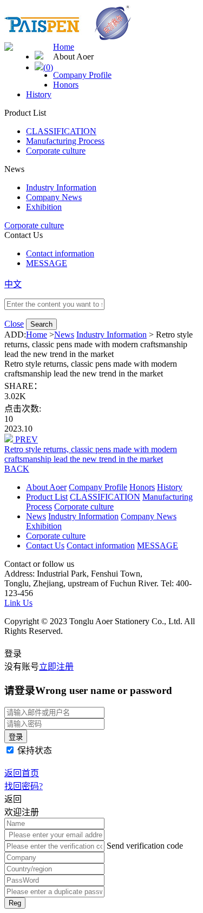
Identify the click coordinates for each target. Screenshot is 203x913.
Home (63, 46)
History (38, 94)
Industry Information (61, 187)
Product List (47, 496)
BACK (16, 468)
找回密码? (23, 786)
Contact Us (45, 545)
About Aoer (46, 487)
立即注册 (56, 666)
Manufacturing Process (65, 140)
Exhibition (44, 206)
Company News (54, 197)
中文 (13, 284)
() (48, 67)
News (64, 334)
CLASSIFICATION (61, 131)
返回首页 (21, 773)
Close (14, 323)
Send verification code (145, 845)
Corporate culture (56, 150)
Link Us (18, 602)
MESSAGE (46, 263)
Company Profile (82, 75)
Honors (65, 84)
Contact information (60, 253)
